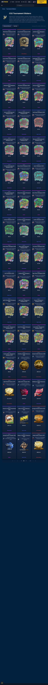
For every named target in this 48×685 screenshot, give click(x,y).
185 (30, 460)
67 (26, 460)
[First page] (12, 461)
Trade (12, 1)
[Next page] (33, 461)
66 (23, 460)
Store (18, 1)
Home (3, 9)
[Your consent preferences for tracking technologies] (2, 683)
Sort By (16, 26)
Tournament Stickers (11, 9)
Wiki (24, 1)
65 (21, 460)
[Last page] (35, 461)
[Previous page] (15, 461)
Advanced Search (7, 26)
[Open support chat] (26, 2)
